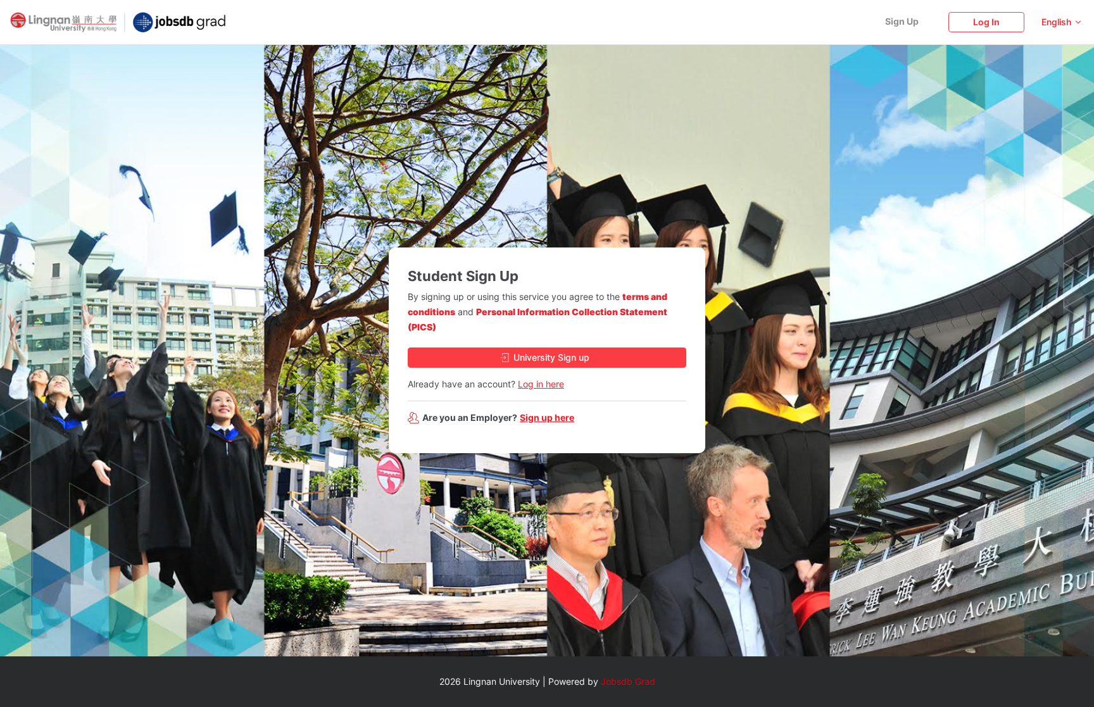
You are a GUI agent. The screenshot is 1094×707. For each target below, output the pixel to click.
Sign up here (547, 417)
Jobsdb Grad (628, 681)
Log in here (541, 384)
